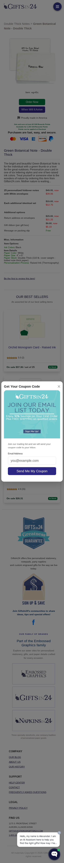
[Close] (58, 386)
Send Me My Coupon (32, 471)
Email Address (15, 453)
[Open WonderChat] (54, 854)
